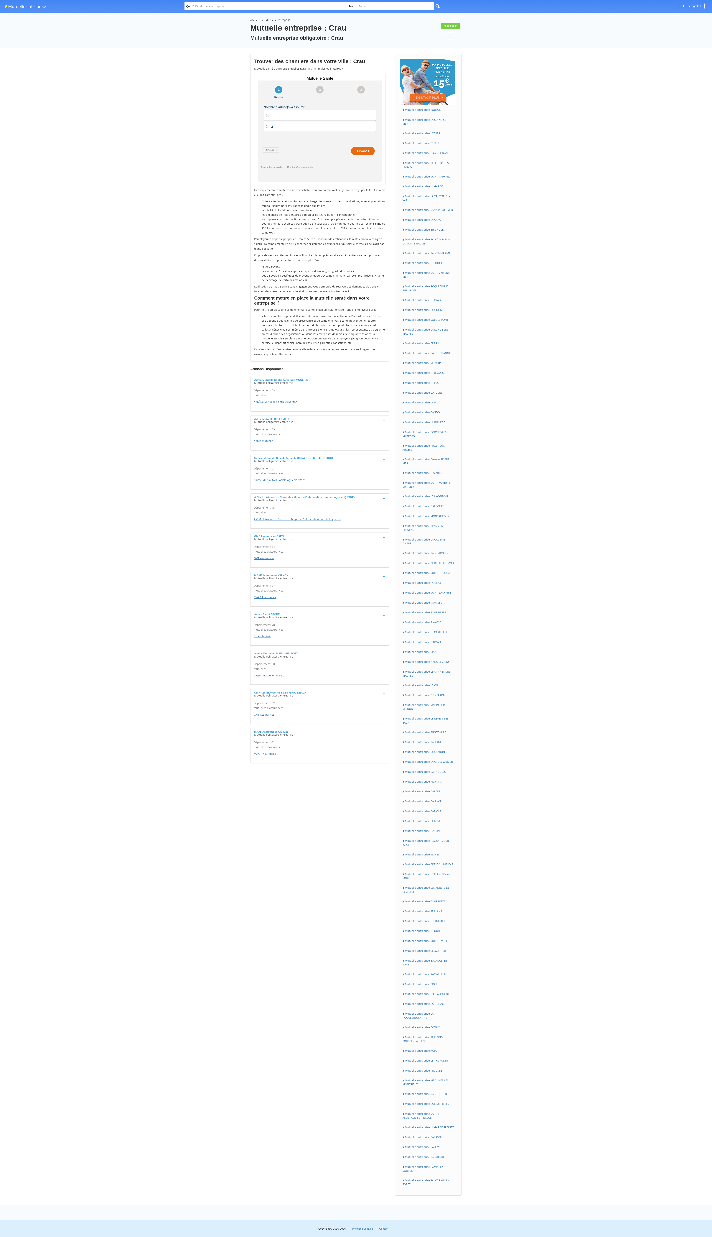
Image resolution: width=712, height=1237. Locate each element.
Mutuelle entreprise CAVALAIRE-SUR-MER (427, 461)
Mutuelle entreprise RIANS (421, 652)
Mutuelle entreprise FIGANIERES (425, 921)
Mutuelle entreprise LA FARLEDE (425, 422)
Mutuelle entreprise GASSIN (422, 831)
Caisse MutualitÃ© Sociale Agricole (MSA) (279, 480)
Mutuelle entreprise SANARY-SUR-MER (429, 210)
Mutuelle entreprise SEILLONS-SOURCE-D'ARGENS (423, 1039)
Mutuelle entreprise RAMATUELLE (426, 974)
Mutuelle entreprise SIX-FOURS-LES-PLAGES (426, 165)
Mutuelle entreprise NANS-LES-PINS (427, 661)
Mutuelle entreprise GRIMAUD (424, 642)
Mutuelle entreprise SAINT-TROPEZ (426, 553)
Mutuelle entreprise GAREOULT (424, 506)
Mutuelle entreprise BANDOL (423, 412)
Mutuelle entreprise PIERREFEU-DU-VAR (429, 563)
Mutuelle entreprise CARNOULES (425, 771)
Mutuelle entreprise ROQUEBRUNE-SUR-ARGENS (426, 288)
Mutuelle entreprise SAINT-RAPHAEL (427, 176)
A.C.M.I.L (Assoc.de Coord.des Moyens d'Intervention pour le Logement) (298, 519)
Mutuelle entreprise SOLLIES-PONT (426, 319)
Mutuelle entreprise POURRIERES (425, 612)
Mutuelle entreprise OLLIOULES (424, 263)
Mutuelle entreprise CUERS (422, 343)
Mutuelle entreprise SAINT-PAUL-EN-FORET (427, 1182)
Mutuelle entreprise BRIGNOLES (425, 229)
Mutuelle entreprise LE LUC (422, 383)
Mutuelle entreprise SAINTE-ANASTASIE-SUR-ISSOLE (421, 1115)
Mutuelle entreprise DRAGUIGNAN (426, 153)
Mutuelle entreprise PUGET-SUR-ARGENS (424, 447)
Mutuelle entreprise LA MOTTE (424, 821)
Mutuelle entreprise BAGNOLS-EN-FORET (425, 962)
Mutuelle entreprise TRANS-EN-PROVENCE (423, 528)
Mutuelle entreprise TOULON (423, 109)
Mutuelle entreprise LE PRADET (424, 300)
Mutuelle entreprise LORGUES (423, 392)
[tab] (319, 381)
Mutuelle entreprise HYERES (422, 133)
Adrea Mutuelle (263, 441)
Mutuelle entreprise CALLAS (422, 1147)
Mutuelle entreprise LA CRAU (423, 219)
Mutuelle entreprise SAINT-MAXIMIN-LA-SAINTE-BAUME (427, 241)
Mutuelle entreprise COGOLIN (423, 310)
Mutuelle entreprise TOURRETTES (426, 901)
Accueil (254, 20)
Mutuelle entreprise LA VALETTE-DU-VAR (426, 198)
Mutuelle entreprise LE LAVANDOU (426, 496)
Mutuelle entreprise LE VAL (422, 685)
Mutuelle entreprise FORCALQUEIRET (428, 994)
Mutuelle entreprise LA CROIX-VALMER (429, 761)
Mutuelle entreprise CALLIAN (423, 801)
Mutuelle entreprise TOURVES (423, 602)
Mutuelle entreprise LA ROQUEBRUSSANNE (418, 1015)
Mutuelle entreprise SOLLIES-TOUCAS (428, 573)
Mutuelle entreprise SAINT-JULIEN (426, 1094)
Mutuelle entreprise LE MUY (422, 402)
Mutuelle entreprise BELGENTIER (425, 950)
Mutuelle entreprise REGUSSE (423, 1070)
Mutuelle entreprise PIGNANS (423, 781)
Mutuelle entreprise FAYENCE (423, 582)
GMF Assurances (264, 558)
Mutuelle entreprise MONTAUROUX (427, 516)
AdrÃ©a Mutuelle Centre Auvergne (275, 402)
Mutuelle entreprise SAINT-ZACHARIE (428, 592)
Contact (383, 1228)
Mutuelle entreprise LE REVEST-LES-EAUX (426, 720)
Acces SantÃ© (262, 636)
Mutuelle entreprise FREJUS (422, 143)
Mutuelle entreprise (26, 6)
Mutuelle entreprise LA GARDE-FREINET (429, 1127)
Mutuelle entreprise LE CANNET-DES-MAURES (427, 673)
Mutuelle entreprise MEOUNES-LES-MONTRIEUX (426, 1082)
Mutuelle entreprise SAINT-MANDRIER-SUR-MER (428, 484)
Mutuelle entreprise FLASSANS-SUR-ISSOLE (426, 842)
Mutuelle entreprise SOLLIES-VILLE (426, 941)
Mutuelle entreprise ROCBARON (425, 752)
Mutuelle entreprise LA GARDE (424, 186)
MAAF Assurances (265, 597)
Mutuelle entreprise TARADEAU (424, 1157)
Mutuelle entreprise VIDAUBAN (424, 363)
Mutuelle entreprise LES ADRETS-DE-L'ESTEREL (426, 889)
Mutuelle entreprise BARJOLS (423, 811)
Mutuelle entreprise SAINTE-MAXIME (428, 253)
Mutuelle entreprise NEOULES (423, 931)
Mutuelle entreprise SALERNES (424, 742)
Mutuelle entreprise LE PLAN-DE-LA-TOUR (426, 876)
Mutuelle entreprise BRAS (421, 984)
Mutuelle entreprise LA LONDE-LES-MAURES (426, 331)
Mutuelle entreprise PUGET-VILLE (425, 732)
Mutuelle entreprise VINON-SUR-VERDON (424, 707)
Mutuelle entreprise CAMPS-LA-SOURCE (423, 1168)
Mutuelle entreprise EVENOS (423, 1027)
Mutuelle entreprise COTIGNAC (424, 1004)
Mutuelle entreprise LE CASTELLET (426, 632)
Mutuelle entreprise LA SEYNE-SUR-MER (426, 121)
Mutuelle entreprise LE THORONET (426, 1060)
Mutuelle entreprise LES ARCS (423, 473)
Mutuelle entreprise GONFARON (425, 695)
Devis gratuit (693, 6)
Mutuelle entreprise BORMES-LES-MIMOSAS (425, 434)
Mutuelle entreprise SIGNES (422, 854)
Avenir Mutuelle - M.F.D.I (269, 675)
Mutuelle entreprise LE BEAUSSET (426, 372)
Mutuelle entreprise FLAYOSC (423, 622)
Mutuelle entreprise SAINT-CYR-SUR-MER (427, 274)
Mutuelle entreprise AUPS (421, 1050)
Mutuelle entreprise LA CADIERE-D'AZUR (424, 541)
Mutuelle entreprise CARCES (422, 791)
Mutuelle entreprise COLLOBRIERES (427, 1103)
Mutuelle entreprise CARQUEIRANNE (428, 353)
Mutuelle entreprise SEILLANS (423, 911)
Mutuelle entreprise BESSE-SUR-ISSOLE (429, 864)
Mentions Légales (362, 1228)
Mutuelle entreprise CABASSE (423, 1137)
